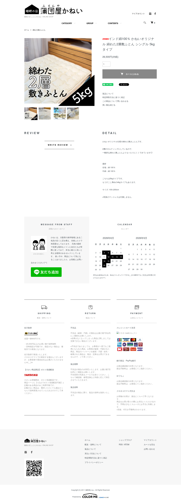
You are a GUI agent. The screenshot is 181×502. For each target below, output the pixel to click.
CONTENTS (113, 23)
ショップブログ (125, 440)
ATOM (126, 444)
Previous (28, 71)
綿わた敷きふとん (39, 30)
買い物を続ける (108, 105)
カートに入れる (132, 74)
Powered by (76, 497)
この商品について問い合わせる (115, 101)
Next (90, 71)
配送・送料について (93, 444)
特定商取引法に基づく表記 (113, 97)
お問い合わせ (149, 449)
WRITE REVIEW (58, 145)
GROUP (90, 23)
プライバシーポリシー (94, 462)
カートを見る (149, 444)
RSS (121, 444)
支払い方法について (93, 453)
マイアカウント (138, 13)
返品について (108, 93)
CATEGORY (67, 23)
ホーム (26, 30)
